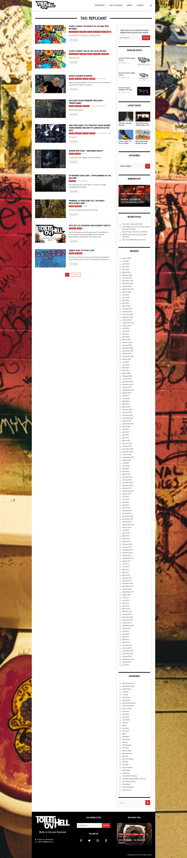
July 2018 (125, 530)
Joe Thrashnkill (83, 181)
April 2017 (125, 572)
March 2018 (126, 541)
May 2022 (125, 401)
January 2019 (127, 513)
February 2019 (127, 510)
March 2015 (126, 642)
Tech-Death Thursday (129, 776)
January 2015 (127, 648)
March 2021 (126, 440)
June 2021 (126, 432)
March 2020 (126, 474)
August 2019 (126, 494)
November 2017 (127, 553)
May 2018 (125, 536)
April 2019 (125, 505)
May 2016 (125, 603)
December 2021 (127, 415)
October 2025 (127, 286)
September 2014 (128, 659)
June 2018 (126, 533)
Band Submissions (128, 683)
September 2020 (128, 457)
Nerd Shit (125, 728)
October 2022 (127, 387)
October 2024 (127, 320)
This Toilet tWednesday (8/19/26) (133, 240)
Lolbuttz (125, 723)
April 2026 (125, 269)
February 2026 (127, 275)
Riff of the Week (127, 759)
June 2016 (126, 600)
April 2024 (125, 337)
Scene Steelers (127, 767)
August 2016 (126, 595)
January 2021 (127, 446)
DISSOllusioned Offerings (81, 76)
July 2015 (125, 631)
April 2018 (125, 539)
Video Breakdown (128, 787)
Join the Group (116, 5)
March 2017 (126, 575)
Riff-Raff (125, 765)
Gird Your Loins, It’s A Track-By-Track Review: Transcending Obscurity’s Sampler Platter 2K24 (89, 128)
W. (85, 228)
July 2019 (125, 496)
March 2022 (126, 407)
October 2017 (127, 555)
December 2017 (127, 550)
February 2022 (127, 410)
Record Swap (126, 751)
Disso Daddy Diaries (129, 703)
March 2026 (126, 272)
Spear (85, 153)
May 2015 (125, 637)
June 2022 (126, 398)
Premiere (86, 106)
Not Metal (97, 31)
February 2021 (127, 443)
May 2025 (125, 300)
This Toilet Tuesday (128, 781)
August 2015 (126, 628)
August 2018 (126, 527)
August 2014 (126, 662)
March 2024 (126, 339)
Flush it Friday (74, 31)
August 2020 (126, 460)
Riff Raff (125, 762)
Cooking (125, 694)
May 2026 (125, 267)
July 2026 (125, 261)
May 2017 (125, 569)
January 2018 (127, 547)
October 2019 (127, 488)
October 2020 (127, 454)
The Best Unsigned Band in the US (133, 779)
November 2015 (127, 620)
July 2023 (125, 362)
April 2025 (125, 303)
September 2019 (128, 491)
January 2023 (127, 379)
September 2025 (128, 289)
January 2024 (127, 345)
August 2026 (126, 258)
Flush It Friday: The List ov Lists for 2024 (87, 51)
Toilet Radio (126, 784)
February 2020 (127, 477)
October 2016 (127, 589)
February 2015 (127, 645)
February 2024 (127, 342)
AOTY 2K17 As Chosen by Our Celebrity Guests (89, 225)
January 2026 (127, 278)
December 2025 (127, 281)
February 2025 (127, 309)
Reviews (92, 78)
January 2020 (127, 480)
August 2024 (126, 326)
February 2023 (127, 376)
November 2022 (127, 384)
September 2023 (128, 356)
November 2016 (127, 586)
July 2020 (125, 463)
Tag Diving (125, 773)
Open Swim (105, 31)
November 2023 (127, 351)
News (124, 734)
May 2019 (125, 502)
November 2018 (127, 519)
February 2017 (127, 578)
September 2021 (128, 424)
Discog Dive (126, 697)
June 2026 (126, 264)
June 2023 (126, 365)
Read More (73, 40)
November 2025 (127, 283)
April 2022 (125, 404)
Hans (85, 206)
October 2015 (127, 623)
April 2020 (125, 471)
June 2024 (126, 331)
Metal (90, 31)
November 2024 (127, 317)
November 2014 (127, 654)
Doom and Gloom (128, 706)
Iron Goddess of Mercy (98, 106)
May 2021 (125, 435)
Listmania (83, 31)
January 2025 (127, 311)
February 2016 (127, 611)
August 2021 (126, 426)
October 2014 (127, 656)
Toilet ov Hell (137, 855)
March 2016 (126, 609)
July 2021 (125, 429)
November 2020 (127, 452)
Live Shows (126, 720)
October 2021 (127, 421)
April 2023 (125, 370)
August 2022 (126, 393)
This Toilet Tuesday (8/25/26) (132, 224)
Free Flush (125, 711)
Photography (126, 745)
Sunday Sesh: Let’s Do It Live (81, 250)
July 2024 (125, 328)
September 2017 (128, 558)
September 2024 (128, 323)
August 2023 (126, 359)
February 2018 (127, 544)
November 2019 (127, 485)
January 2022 (127, 412)
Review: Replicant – (86, 151)
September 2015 (128, 625)
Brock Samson (102, 78)
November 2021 (127, 418)
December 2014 (127, 651)
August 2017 (126, 561)
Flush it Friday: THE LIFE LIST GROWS (134, 232)
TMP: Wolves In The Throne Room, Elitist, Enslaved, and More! (142, 125)
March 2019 (126, 508)
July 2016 (125, 597)
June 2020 (126, 466)
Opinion (85, 78)
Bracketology (126, 689)
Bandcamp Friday (128, 686)
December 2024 (127, 314)
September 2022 (128, 390)
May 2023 (125, 368)
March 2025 (126, 306)
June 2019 (126, 499)
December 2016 (127, 583)
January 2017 (127, 581)
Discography (126, 700)
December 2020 (127, 449)
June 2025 (126, 297)
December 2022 (127, 381)
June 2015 (126, 634)
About (129, 5)
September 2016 (128, 592)
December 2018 (127, 516)
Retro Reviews (127, 753)
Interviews (125, 714)
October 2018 (127, 522)
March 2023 (126, 373)
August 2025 (126, 292)
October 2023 (127, 353)
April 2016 (125, 606)
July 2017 (125, 564)
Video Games (126, 790)
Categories (100, 5)
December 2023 (127, 348)
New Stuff (78, 78)
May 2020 (125, 468)
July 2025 (125, 295)
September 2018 (128, 525)
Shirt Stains (126, 770)
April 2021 (125, 438)
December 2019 (127, 482)
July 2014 (125, 665)
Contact (140, 5)
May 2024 (125, 334)
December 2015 (127, 617)
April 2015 (125, 639)
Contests (125, 692)
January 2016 (127, 614)
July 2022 (125, 396)
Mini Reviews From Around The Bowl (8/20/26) (141, 143)
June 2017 (126, 567)
